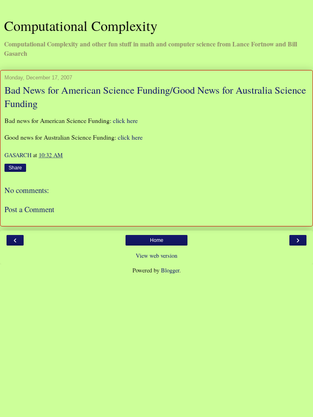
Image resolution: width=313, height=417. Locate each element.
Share (15, 168)
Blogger (170, 270)
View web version (156, 255)
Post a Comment (29, 209)
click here (125, 120)
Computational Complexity (80, 25)
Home (156, 240)
